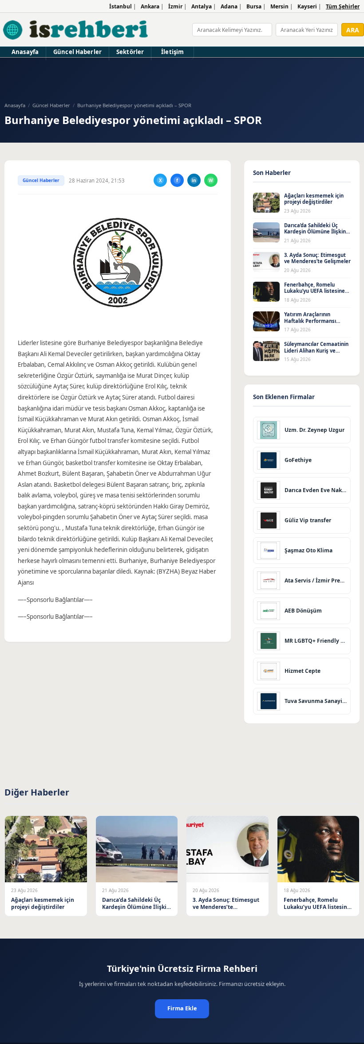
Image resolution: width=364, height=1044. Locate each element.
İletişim (172, 52)
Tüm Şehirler (343, 6)
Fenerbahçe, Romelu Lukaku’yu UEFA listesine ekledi (314, 291)
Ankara (150, 6)
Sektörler (130, 52)
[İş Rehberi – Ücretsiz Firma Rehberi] (76, 29)
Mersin (279, 6)
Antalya (201, 6)
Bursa (253, 6)
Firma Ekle (182, 1008)
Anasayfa (25, 52)
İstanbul (120, 6)
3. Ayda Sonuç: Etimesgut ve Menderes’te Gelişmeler (317, 258)
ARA (352, 30)
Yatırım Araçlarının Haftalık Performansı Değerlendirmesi (310, 320)
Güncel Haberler (77, 52)
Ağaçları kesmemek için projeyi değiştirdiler (314, 199)
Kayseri (307, 6)
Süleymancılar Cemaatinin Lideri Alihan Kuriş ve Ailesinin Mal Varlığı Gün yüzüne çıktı (316, 354)
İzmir (175, 6)
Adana (229, 6)
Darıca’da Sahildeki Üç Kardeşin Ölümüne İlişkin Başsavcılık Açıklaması (315, 231)
